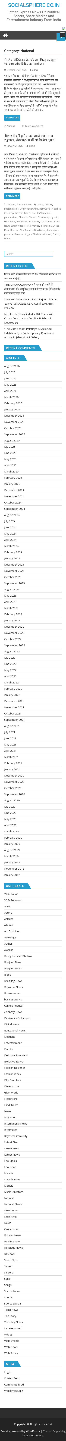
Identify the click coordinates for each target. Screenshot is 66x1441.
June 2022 (10, 664)
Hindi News (22, 221)
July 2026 (9, 372)
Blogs (7, 974)
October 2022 (12, 639)
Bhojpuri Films (11, 208)
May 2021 (10, 744)
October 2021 (12, 713)
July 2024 (9, 521)
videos (7, 238)
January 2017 (12, 875)
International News (15, 1123)
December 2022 (14, 626)
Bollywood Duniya (29, 208)
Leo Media (10, 1160)
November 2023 (14, 570)
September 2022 (14, 645)
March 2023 (11, 608)
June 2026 (10, 378)
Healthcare (11, 1098)
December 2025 (14, 415)
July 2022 (9, 657)
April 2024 (10, 539)
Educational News (15, 1030)
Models (8, 1185)
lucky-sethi (46, 225)
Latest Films (11, 1148)
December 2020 (14, 775)
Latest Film (11, 1142)
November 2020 (14, 781)
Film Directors (12, 1080)
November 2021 (14, 707)
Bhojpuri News (13, 968)
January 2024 (12, 558)
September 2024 (14, 508)
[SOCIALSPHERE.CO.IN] (5, 35)
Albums (8, 925)
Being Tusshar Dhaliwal (18, 956)
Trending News (13, 1322)
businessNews (13, 999)
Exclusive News (13, 1061)
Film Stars (40, 213)
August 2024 (12, 515)
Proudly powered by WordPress (20, 1431)
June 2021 (10, 738)
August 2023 (12, 589)
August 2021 (12, 726)
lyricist (55, 225)
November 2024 (14, 496)
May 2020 (10, 819)
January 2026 (12, 409)
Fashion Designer (14, 1067)
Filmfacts (23, 217)
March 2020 (11, 831)
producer (9, 234)
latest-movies (32, 225)
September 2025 (14, 434)
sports (8, 1297)
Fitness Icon (11, 1086)
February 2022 (13, 688)
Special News (12, 1291)
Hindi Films (9, 221)
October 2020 (12, 788)
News (7, 1223)
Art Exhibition (12, 931)
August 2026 (12, 366)
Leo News (10, 1167)
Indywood (10, 1117)
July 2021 (9, 732)
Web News (11, 1347)
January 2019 (12, 862)
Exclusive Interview (16, 1055)
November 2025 (14, 422)
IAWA (7, 1111)
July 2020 (9, 806)
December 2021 (14, 701)
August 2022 (12, 651)
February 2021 (13, 763)
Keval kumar (47, 221)
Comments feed (14, 1384)
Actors (8, 912)
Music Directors (13, 1192)
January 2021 (12, 769)
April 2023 (10, 601)
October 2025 (12, 428)
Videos (8, 1334)
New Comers (26, 230)
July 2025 (9, 446)
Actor (7, 906)
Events (8, 1049)
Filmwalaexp (44, 217)
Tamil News (11, 1309)
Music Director (11, 230)
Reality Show (12, 1241)
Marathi (8, 1173)
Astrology (10, 937)
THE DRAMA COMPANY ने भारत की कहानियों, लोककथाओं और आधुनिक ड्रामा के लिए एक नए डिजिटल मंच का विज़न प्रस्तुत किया (32, 289)
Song (7, 1278)
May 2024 (10, 533)
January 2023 (12, 620)
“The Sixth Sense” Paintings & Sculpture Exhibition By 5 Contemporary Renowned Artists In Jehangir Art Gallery (29, 333)
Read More (12, 117)
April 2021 (10, 750)
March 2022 (11, 682)
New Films (39, 230)
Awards (8, 950)
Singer (8, 1266)
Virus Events (11, 1340)
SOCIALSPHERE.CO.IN (34, 5)
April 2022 (10, 676)
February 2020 (13, 837)
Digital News (12, 1024)
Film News (29, 213)
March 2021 (11, 757)
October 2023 (12, 577)
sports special (12, 1303)
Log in (7, 1372)
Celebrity (8, 213)
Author (8, 943)
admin (35, 69)
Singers (28, 234)
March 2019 (11, 856)
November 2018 (14, 868)
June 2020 (10, 812)
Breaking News (13, 981)
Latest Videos (17, 225)
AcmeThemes (34, 1435)
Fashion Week (12, 1074)
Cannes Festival (13, 1005)
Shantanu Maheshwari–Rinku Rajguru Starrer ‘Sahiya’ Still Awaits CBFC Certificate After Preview (31, 303)
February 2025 (13, 477)
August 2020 (12, 800)
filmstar (32, 217)
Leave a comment (34, 125)
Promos (19, 234)
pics (56, 230)
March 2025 (11, 471)
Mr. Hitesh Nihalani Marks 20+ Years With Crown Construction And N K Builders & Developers (29, 318)
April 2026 (10, 391)
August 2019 (12, 850)
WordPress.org (13, 1390)
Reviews (9, 1254)
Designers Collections (17, 1018)
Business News (13, 987)
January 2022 (12, 695)
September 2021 (14, 719)
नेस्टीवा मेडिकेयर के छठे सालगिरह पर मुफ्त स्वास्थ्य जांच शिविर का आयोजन (30, 62)
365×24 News (12, 900)
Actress (48, 204)
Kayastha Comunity (15, 1136)
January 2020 (12, 843)
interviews (34, 221)
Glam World (11, 1092)
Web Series (11, 1353)
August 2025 (12, 440)
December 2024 (14, 490)
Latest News (12, 1154)
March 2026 (11, 397)
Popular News (12, 1235)
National (11, 125)
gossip (55, 217)
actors (40, 204)
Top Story (10, 1316)
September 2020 (14, 794)
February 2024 (13, 552)
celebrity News (13, 1012)
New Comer (11, 1210)
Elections (9, 1036)
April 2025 (10, 465)
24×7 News (11, 894)
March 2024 (11, 546)
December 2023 (14, 564)
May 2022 (10, 670)
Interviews (10, 1129)
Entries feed (11, 1378)
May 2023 (10, 595)
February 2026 (13, 403)
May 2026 (10, 384)
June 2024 (10, 527)
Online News (12, 1229)
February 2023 (13, 614)
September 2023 (14, 583)
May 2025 (10, 459)
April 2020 (10, 825)
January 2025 (12, 484)
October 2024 (12, 502)
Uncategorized (13, 1328)
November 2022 (14, 633)
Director (19, 213)
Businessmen (12, 993)
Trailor (56, 234)
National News (24, 204)
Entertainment (13, 1043)
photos (49, 230)
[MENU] (62, 34)
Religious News (13, 1247)
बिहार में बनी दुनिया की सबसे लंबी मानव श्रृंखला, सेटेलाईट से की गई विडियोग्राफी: (30, 138)
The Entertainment (42, 234)
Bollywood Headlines (50, 208)
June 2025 (10, 453)
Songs (8, 1285)
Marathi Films (12, 1179)
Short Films (11, 1260)
